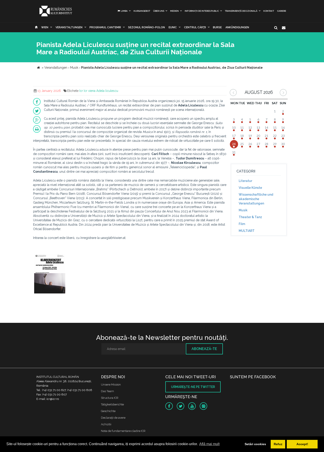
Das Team (107, 391)
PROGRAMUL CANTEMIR (105, 27)
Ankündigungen (237, 27)
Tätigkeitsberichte (112, 404)
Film (242, 224)
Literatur (245, 181)
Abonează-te (204, 349)
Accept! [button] (302, 444)
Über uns (158, 11)
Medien (174, 11)
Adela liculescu (107, 91)
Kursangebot (142, 11)
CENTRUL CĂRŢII (195, 27)
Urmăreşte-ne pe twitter (193, 387)
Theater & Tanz (250, 217)
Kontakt (268, 11)
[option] (49, 274)
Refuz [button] (278, 444)
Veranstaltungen (69, 27)
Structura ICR (109, 397)
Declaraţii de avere (113, 417)
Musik (243, 210)
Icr (81, 91)
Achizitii (106, 424)
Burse (217, 27)
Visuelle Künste (250, 187)
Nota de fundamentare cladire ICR (123, 431)
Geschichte (108, 411)
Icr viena (89, 91)
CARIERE (281, 11)
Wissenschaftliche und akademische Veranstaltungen (256, 199)
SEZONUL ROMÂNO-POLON (146, 27)
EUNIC (173, 27)
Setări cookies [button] (255, 444)
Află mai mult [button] (209, 444)
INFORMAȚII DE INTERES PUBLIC (202, 11)
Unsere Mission (111, 384)
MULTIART (247, 231)
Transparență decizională (241, 11)
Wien (44, 27)
